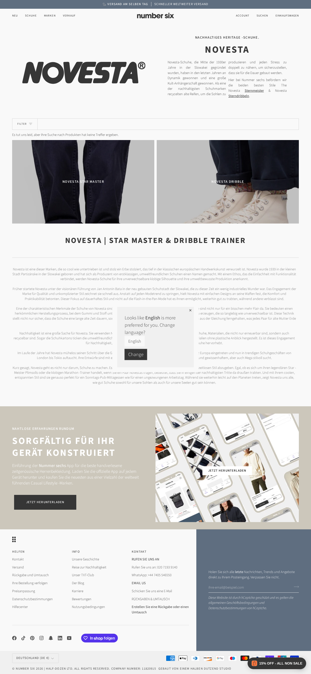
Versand (18, 567)
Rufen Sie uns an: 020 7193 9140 (154, 567)
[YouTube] (69, 638)
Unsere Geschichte (85, 559)
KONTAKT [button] (139, 551)
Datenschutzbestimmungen (227, 608)
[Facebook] (14, 638)
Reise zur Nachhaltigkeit (89, 567)
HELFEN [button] (18, 551)
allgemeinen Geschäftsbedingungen (233, 602)
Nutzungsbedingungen (88, 606)
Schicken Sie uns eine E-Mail (152, 591)
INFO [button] (76, 551)
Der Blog (78, 583)
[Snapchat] (51, 638)
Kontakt (18, 559)
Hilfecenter (20, 606)
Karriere (77, 591)
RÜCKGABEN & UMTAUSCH (151, 599)
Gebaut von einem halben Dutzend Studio (194, 668)
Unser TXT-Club (83, 575)
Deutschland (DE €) (32, 658)
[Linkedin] (60, 638)
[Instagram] (41, 638)
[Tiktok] (23, 638)
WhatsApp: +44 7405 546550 (152, 575)
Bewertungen (81, 599)
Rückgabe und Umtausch (30, 575)
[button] (30, 16)
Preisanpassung (23, 591)
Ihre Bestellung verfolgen (30, 583)
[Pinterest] (32, 638)
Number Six (25, 668)
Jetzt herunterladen (45, 502)
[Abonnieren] (295, 587)
